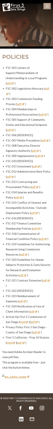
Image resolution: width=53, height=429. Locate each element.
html (22, 322)
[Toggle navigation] (47, 6)
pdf (9, 83)
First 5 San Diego (13, 7)
